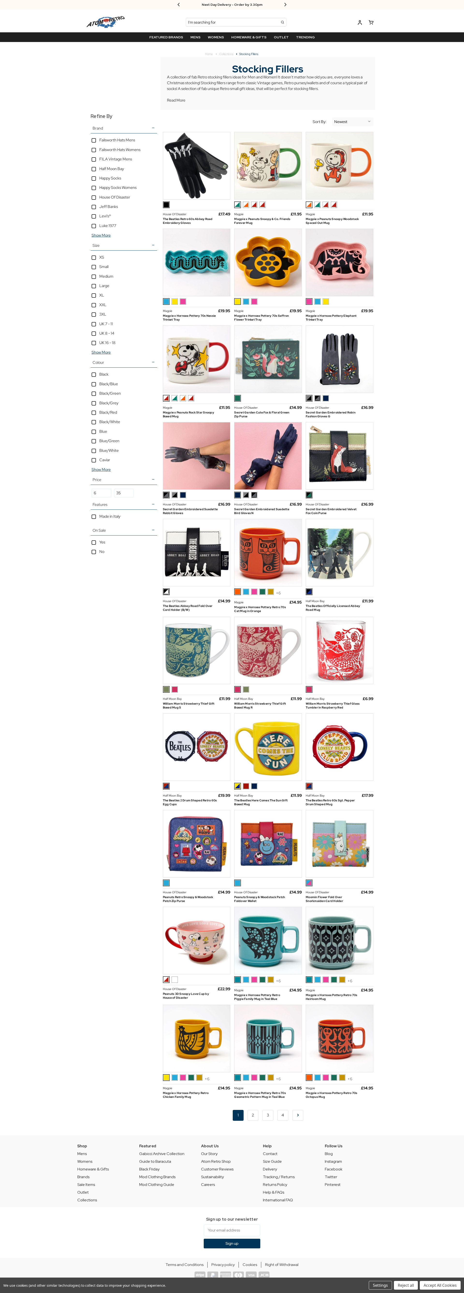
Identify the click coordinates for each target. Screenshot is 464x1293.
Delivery (270, 1169)
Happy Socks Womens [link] (118, 187)
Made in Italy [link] (109, 516)
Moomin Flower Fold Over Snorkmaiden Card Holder (324, 899)
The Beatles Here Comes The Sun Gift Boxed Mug (261, 802)
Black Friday (149, 1169)
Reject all (406, 1285)
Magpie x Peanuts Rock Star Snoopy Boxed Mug (188, 414)
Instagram (333, 1161)
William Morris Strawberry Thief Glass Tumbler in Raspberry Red (333, 705)
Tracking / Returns (279, 1176)
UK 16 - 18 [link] (107, 342)
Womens (84, 1161)
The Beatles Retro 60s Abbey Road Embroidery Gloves (188, 221)
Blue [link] (103, 431)
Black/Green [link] (110, 393)
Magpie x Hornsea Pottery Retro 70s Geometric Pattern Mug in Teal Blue (260, 1095)
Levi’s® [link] (105, 216)
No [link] (101, 551)
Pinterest (333, 1184)
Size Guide (272, 1161)
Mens (82, 1153)
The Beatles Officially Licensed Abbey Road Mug (333, 608)
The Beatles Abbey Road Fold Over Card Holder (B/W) (188, 608)
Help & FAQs (273, 1192)
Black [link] (104, 374)
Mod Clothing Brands (157, 1176)
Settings (380, 1285)
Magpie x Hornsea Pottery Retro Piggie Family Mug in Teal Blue (257, 997)
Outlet (83, 1192)
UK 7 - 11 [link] (106, 323)
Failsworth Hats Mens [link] (117, 140)
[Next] (297, 1115)
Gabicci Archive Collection (161, 1153)
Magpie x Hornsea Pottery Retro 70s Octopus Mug (331, 1095)
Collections (87, 1200)
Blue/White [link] (109, 450)
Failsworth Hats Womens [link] (119, 149)
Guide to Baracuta (155, 1161)
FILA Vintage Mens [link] (115, 159)
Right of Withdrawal (281, 1264)
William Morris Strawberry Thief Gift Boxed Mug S (189, 705)
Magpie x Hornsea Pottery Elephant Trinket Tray (331, 318)
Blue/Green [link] (109, 440)
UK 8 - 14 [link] (106, 333)
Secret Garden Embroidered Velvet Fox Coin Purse (331, 511)
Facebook (333, 1169)
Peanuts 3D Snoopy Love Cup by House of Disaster (186, 996)
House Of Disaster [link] (114, 197)
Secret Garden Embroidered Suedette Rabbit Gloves (190, 511)
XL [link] (101, 295)
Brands (83, 1176)
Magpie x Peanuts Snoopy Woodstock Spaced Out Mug (332, 221)
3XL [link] (102, 314)
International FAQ (278, 1200)
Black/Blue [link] (108, 383)
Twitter (331, 1176)
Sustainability (212, 1176)
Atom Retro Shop (216, 1161)
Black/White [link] (109, 421)
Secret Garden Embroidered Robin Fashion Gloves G (330, 414)
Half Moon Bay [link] (111, 168)
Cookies (250, 1264)
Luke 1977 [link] (107, 225)
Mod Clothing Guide (156, 1184)
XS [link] (101, 257)
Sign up (232, 1243)
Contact (270, 1153)
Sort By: (319, 121)
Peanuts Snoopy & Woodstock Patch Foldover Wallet (259, 899)
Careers (208, 1184)
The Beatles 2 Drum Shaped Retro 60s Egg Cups (190, 802)
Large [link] (104, 285)
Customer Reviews (217, 1169)
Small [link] (104, 266)
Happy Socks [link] (110, 178)
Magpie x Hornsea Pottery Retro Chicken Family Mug (186, 1095)
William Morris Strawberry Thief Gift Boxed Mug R (260, 705)
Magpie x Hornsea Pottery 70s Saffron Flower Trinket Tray (261, 318)
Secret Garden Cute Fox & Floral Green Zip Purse (261, 414)
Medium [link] (106, 276)
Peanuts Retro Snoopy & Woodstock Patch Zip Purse (188, 899)
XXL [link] (103, 304)
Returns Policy (275, 1184)
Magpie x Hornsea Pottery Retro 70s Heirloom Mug (331, 997)
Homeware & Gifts (93, 1169)
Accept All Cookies (440, 1285)
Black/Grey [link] (108, 403)
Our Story (209, 1153)
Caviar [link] (104, 459)
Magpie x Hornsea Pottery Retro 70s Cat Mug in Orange (260, 609)
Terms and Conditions (184, 1264)
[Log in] (359, 23)
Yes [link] (102, 542)
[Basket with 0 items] (371, 23)
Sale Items (86, 1184)
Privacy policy (223, 1264)
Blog (329, 1153)
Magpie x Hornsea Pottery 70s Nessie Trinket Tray (189, 318)
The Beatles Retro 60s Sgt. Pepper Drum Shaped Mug (330, 802)
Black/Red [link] (108, 412)
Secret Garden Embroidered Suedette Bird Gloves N (261, 511)
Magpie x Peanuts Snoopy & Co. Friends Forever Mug (262, 221)
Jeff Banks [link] (108, 206)
